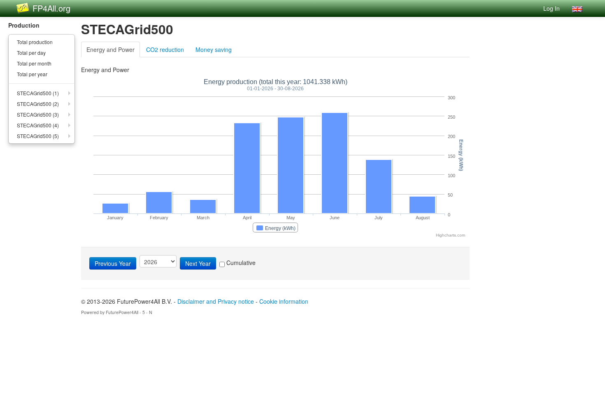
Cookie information (283, 301)
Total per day (31, 52)
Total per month (34, 63)
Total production (35, 41)
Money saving (213, 49)
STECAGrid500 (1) (38, 92)
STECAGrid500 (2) (38, 103)
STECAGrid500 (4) (38, 125)
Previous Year (113, 263)
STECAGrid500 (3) (38, 114)
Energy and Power (110, 49)
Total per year (32, 73)
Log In (551, 8)
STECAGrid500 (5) (38, 135)
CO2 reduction (165, 49)
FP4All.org (51, 8)
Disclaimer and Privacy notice (215, 301)
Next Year (198, 263)
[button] (577, 8)
